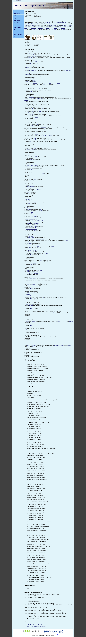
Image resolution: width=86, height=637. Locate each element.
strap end (39, 222)
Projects (15, 18)
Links (15, 36)
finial (33, 149)
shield (50, 83)
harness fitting (33, 28)
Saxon (44, 26)
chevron (58, 83)
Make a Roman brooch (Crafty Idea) (34, 624)
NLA (35, 230)
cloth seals (35, 83)
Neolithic (61, 22)
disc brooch (34, 70)
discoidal (30, 97)
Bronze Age (51, 25)
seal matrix (36, 29)
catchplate (66, 70)
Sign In (20, 0)
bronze (30, 53)
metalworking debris (32, 250)
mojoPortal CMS (59, 634)
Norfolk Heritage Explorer (30, 6)
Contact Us (16, 32)
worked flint (47, 22)
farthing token (29, 199)
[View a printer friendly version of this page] (69, 1)
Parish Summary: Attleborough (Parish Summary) (37, 626)
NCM (36, 61)
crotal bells (26, 31)
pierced (70, 70)
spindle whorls (40, 220)
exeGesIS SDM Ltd (50, 634)
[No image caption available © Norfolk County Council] (27, 39)
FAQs (15, 29)
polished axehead (34, 23)
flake (58, 22)
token (33, 78)
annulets (26, 100)
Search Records (17, 13)
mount (55, 29)
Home (14, 0)
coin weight (32, 25)
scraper (64, 22)
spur (64, 29)
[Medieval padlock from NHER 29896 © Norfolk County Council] (49, 39)
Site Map (17, 0)
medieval (49, 23)
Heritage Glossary (17, 27)
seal (33, 111)
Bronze (40, 129)
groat (43, 108)
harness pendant (33, 229)
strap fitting (38, 189)
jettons (25, 25)
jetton (33, 108)
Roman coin (27, 294)
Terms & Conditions (18, 34)
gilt (33, 85)
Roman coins (29, 67)
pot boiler (31, 236)
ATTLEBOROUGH (37, 47)
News (15, 15)
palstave (55, 25)
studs (38, 223)
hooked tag (40, 28)
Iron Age (64, 25)
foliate (40, 103)
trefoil (55, 28)
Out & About (16, 22)
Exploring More (17, 20)
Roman (45, 23)
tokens (41, 209)
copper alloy (39, 31)
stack (37, 124)
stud (29, 26)
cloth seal (30, 57)
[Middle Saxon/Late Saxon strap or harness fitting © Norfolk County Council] (40, 39)
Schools (15, 25)
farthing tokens (44, 135)
